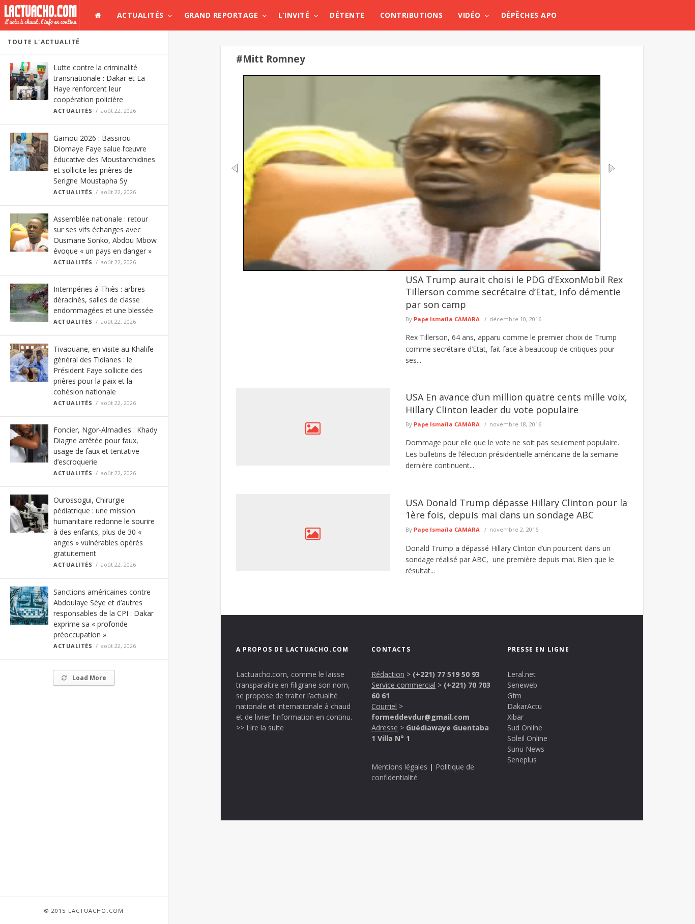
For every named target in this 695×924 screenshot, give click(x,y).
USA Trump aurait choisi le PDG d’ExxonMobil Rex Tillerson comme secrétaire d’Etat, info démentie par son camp (514, 292)
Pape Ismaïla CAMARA (447, 319)
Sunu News (525, 749)
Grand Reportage (221, 15)
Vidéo (469, 15)
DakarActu (524, 706)
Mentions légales (399, 767)
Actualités (140, 15)
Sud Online (524, 727)
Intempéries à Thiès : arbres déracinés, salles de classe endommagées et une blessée (103, 299)
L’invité (293, 15)
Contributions (411, 15)
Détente (347, 15)
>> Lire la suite (260, 727)
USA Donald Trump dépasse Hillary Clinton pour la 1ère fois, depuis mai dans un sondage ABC (516, 509)
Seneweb (522, 685)
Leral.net (521, 674)
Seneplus (522, 759)
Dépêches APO (529, 15)
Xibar (515, 717)
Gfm (514, 695)
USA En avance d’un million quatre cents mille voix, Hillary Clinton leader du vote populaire (516, 403)
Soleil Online (527, 738)
